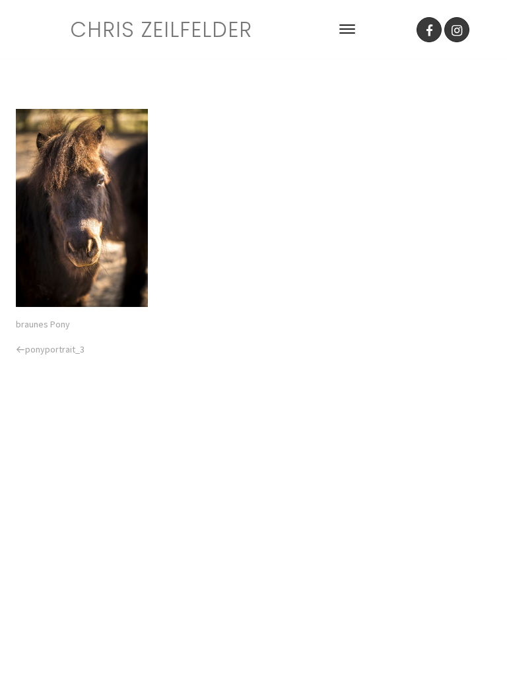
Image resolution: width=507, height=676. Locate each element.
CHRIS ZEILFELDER (161, 29)
